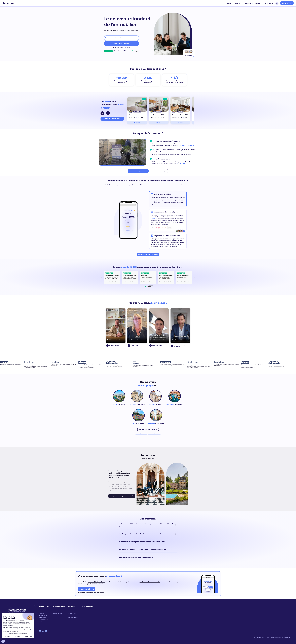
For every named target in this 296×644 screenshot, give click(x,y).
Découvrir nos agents (188, 145)
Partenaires (70, 609)
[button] (3, 641)
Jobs (69, 615)
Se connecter (42, 624)
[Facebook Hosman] (40, 631)
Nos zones (41, 613)
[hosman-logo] (8, 3)
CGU (255, 637)
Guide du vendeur (43, 615)
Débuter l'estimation (121, 44)
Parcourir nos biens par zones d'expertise (148, 434)
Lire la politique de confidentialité (10, 631)
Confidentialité (260, 637)
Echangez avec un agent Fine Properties (121, 496)
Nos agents (41, 611)
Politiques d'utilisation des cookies (273, 637)
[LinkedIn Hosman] (46, 631)
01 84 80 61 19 (269, 3)
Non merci (7, 636)
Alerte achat (56, 611)
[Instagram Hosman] (43, 631)
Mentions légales (286, 637)
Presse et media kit (72, 613)
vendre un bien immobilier (96, 582)
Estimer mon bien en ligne (159, 171)
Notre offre (41, 609)
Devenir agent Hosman (73, 617)
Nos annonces (56, 609)
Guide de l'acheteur (57, 613)
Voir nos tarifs (181, 163)
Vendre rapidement (43, 619)
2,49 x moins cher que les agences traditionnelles (177, 162)
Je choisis (17, 636)
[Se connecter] (277, 3)
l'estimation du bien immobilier (150, 582)
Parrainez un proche (43, 622)
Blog (69, 611)
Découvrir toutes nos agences (148, 429)
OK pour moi (28, 636)
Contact (83, 609)
